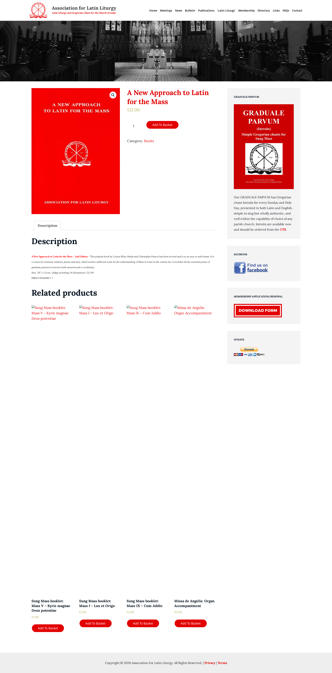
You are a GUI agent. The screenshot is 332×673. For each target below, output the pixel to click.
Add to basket (162, 125)
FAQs (286, 10)
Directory (264, 10)
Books (149, 141)
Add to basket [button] (48, 628)
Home (153, 10)
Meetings (166, 10)
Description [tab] (47, 225)
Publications (206, 10)
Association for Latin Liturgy (84, 8)
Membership (246, 10)
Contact (297, 10)
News (178, 10)
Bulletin (190, 10)
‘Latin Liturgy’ (226, 10)
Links (276, 10)
